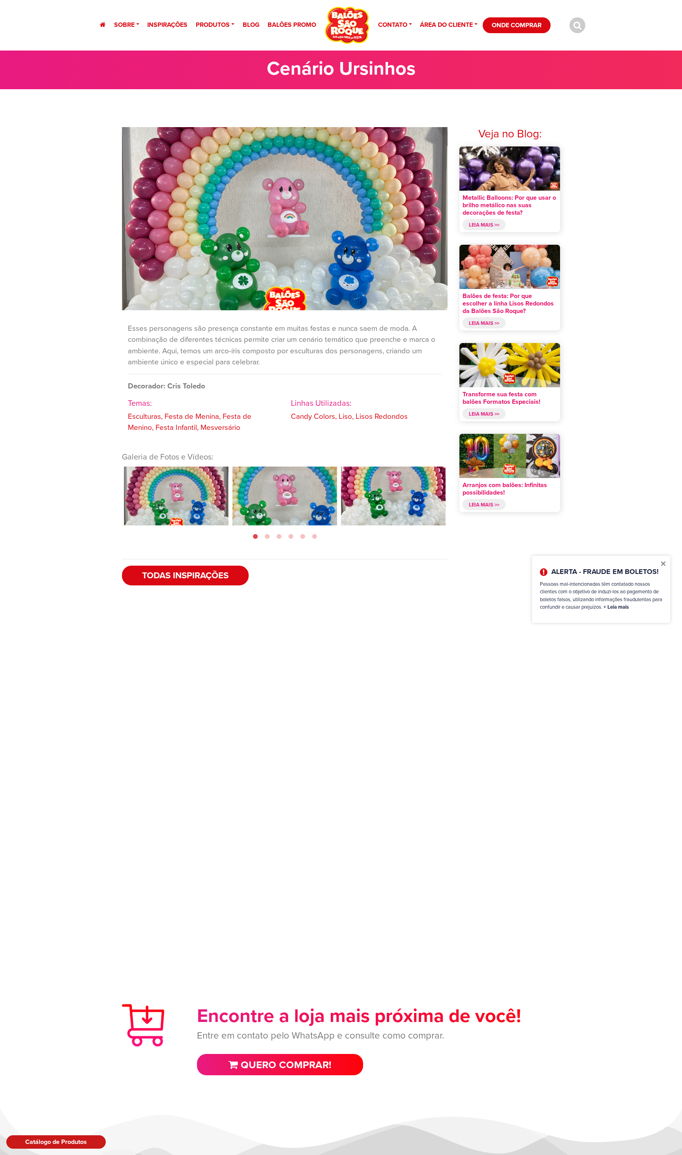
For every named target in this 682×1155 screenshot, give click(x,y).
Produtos (213, 24)
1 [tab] (255, 537)
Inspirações (167, 24)
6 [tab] (315, 537)
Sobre (124, 24)
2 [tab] (267, 537)
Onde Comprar (516, 25)
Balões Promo (292, 24)
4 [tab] (291, 537)
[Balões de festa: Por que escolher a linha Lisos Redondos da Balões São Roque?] (509, 267)
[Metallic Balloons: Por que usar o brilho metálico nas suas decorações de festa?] (509, 168)
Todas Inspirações (185, 575)
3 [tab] (279, 537)
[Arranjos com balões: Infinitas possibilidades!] (509, 456)
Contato (392, 24)
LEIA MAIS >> (484, 224)
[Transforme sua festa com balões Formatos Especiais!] (509, 365)
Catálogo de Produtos (56, 1141)
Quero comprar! (285, 1064)
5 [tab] (303, 537)
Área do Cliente (446, 24)
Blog (251, 24)
